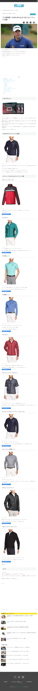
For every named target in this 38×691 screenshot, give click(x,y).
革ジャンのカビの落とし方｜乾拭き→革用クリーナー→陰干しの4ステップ (18, 663)
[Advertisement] (19, 66)
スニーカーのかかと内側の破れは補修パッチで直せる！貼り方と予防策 (17, 651)
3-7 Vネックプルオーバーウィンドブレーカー (10, 88)
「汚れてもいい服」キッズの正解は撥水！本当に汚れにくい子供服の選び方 (18, 647)
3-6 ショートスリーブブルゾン (8, 87)
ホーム (1, 10)
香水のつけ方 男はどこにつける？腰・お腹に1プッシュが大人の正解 (17, 655)
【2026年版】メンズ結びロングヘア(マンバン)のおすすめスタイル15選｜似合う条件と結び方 (21, 632)
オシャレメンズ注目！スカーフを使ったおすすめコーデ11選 (16, 621)
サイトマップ (20, 682)
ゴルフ (33, 14)
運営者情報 (5, 681)
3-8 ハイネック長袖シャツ (7, 89)
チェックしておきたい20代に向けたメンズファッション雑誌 (16, 638)
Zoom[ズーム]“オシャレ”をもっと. (18, 686)
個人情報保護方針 (29, 681)
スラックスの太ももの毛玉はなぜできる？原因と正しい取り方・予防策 (17, 659)
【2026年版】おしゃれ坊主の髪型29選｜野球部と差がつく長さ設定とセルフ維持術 (20, 615)
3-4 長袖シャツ (6, 85)
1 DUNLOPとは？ (5, 78)
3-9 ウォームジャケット (7, 90)
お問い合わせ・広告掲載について (17, 681)
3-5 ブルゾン (5, 86)
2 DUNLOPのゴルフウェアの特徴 (7, 79)
